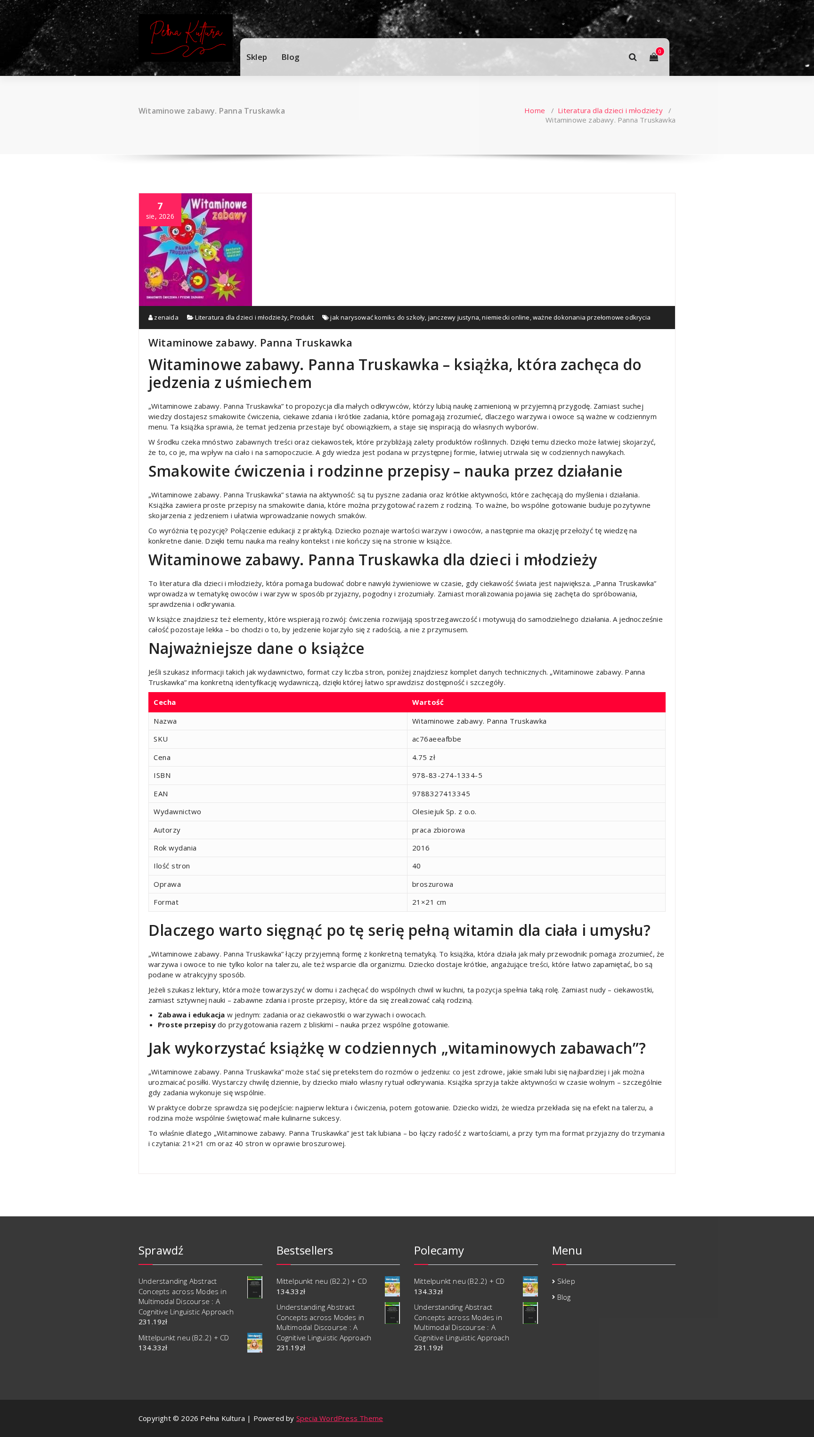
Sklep (256, 56)
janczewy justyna (453, 317)
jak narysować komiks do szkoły (377, 317)
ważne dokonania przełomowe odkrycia (592, 317)
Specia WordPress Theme (339, 1418)
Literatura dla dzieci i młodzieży (610, 110)
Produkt (301, 317)
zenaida (166, 317)
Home (534, 110)
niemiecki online (505, 317)
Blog (290, 56)
